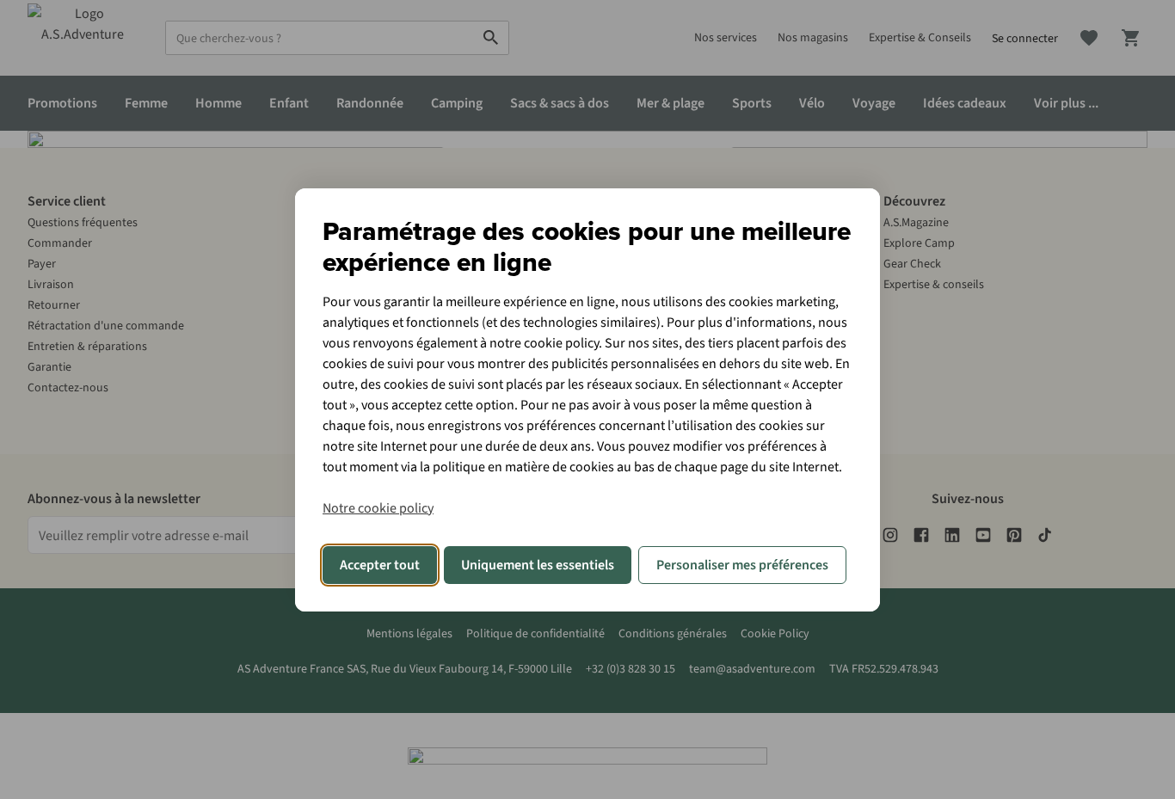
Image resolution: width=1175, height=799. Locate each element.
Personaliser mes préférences (742, 565)
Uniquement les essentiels (537, 565)
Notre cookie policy (378, 508)
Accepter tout (380, 565)
